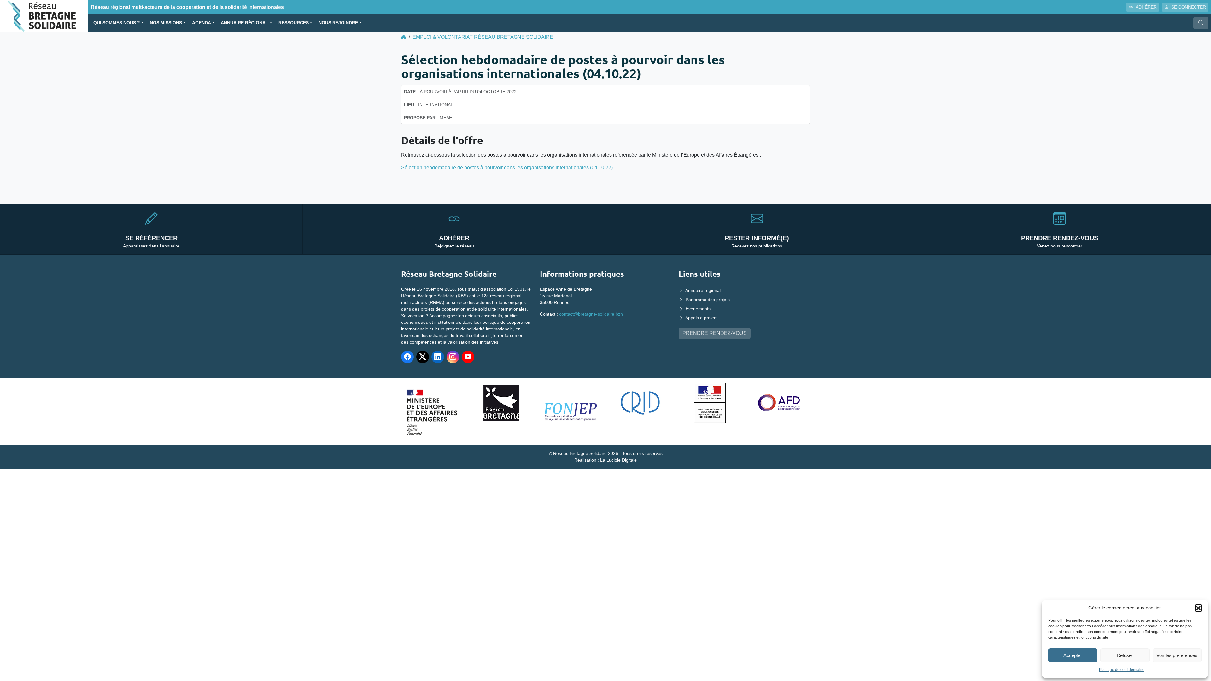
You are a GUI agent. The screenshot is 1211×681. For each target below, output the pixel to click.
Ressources (293, 22)
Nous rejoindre (338, 22)
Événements (698, 308)
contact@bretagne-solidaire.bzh (591, 314)
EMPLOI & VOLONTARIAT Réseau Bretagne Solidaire (482, 37)
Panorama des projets (708, 299)
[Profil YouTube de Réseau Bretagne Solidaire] (468, 357)
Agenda (201, 22)
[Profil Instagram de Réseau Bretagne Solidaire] (453, 357)
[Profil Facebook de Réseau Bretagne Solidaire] (407, 357)
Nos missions (166, 22)
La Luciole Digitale (618, 460)
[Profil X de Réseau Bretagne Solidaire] (422, 357)
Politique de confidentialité (1121, 669)
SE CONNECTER (1188, 6)
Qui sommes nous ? (116, 22)
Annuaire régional (244, 22)
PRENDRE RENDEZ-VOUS (714, 333)
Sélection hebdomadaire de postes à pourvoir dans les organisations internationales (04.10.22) (507, 167)
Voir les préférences (1176, 655)
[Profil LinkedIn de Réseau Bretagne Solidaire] (437, 357)
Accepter (1072, 655)
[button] (1198, 608)
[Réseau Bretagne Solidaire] (44, 15)
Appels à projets (701, 317)
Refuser (1125, 655)
